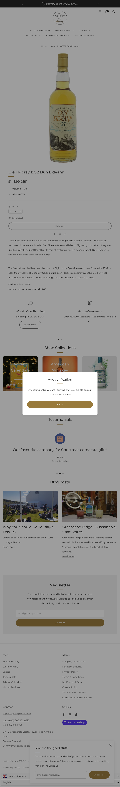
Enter (60, 404)
